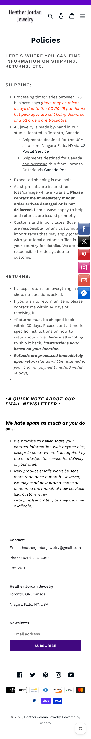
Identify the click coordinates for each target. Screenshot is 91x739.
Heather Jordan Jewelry (42, 717)
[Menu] (82, 15)
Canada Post (56, 169)
